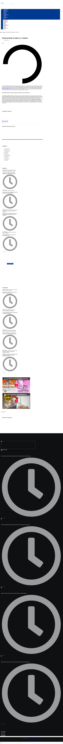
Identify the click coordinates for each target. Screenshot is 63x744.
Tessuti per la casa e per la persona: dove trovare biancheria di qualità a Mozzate (13, 593)
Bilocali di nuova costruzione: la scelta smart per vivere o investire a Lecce (10, 292)
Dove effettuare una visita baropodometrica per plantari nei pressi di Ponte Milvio (10, 192)
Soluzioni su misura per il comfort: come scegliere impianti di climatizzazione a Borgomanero (15, 661)
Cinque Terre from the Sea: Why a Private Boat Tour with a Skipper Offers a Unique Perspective (22, 419)
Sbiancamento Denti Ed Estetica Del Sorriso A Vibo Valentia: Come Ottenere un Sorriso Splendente (10, 214)
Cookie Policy (3, 735)
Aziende (4, 32)
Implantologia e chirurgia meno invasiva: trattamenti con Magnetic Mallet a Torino (9, 173)
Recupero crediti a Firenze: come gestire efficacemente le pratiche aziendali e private (9, 333)
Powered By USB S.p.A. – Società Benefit (34, 738)
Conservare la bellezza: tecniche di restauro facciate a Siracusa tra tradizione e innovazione (21, 131)
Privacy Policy (3, 734)
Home (1, 32)
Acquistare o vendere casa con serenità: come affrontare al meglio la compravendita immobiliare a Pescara (10, 355)
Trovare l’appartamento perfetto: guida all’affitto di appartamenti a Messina (10, 313)
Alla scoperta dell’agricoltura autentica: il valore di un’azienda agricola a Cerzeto (18, 423)
